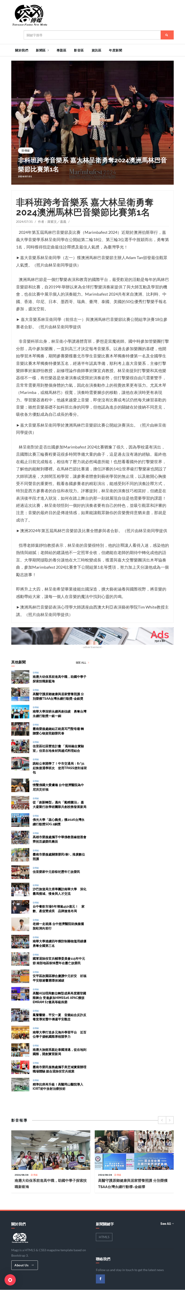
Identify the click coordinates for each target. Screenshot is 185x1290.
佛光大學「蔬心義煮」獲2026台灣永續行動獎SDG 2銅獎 (59, 820)
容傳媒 (25, 150)
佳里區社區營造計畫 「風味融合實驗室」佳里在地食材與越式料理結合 (58, 746)
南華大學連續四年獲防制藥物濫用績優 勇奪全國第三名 (61, 941)
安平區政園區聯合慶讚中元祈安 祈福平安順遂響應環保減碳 (59, 976)
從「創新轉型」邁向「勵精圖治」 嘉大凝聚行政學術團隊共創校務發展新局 (59, 803)
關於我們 (21, 50)
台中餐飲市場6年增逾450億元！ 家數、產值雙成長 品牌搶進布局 (59, 907)
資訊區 (97, 50)
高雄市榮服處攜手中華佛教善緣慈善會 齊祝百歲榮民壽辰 (59, 837)
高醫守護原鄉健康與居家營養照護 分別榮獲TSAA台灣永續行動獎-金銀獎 (58, 694)
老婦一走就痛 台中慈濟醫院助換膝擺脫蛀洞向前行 (58, 924)
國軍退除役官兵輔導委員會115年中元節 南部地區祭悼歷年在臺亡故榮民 (59, 959)
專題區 (62, 50)
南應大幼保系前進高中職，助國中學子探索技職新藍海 (59, 677)
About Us (21, 1265)
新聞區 (41, 50)
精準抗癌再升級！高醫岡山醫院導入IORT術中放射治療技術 (58, 1084)
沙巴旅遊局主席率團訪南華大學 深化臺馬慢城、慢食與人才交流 (59, 889)
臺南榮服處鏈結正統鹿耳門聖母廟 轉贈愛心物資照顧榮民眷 (58, 729)
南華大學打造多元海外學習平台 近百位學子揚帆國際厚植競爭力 (59, 1032)
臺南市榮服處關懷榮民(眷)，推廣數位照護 (59, 855)
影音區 (79, 50)
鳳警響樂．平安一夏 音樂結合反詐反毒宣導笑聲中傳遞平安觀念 (59, 1015)
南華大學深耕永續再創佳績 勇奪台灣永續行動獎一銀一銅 (59, 711)
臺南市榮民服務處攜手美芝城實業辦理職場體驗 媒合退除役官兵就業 (59, 1067)
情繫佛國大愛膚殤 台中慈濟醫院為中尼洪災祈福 (58, 785)
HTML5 (104, 1237)
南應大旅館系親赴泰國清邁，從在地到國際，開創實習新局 (59, 1050)
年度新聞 (115, 50)
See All (81, 662)
